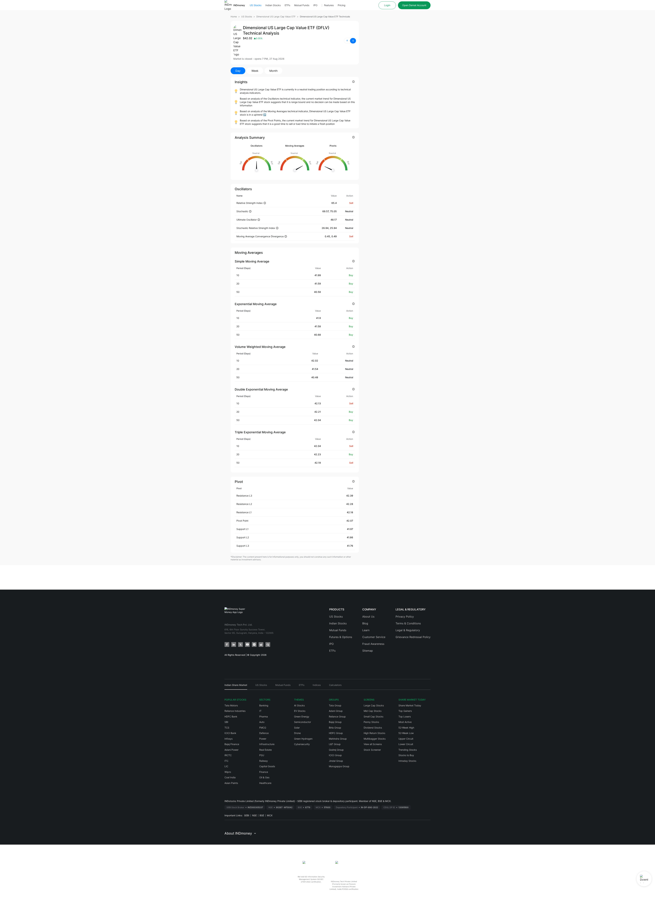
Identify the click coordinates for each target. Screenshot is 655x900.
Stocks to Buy (406, 755)
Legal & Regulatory (408, 630)
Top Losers (404, 716)
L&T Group (335, 744)
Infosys (228, 738)
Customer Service (373, 637)
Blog (365, 623)
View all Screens (373, 744)
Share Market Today (409, 705)
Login (387, 5)
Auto (261, 722)
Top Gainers (405, 710)
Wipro (227, 771)
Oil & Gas (264, 777)
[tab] (235, 686)
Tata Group (335, 705)
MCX (269, 815)
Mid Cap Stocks (372, 710)
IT (260, 710)
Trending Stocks (407, 749)
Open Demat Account (414, 5)
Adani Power (231, 749)
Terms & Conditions (408, 623)
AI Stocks (299, 705)
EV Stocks (299, 710)
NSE (254, 815)
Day (238, 70)
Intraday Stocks (407, 760)
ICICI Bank (230, 733)
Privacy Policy (405, 616)
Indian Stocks (273, 5)
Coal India (230, 777)
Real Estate (265, 749)
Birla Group (335, 727)
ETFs (287, 5)
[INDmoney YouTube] (247, 644)
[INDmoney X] (240, 644)
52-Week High (406, 727)
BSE (262, 815)
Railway (263, 760)
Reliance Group (337, 716)
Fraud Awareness (373, 644)
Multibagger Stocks (374, 738)
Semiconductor (302, 722)
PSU (261, 755)
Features (329, 5)
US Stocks (255, 5)
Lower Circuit (405, 744)
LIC (226, 766)
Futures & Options (340, 637)
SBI (226, 722)
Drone (297, 733)
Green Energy (301, 716)
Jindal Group (336, 760)
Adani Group (336, 710)
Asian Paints (231, 783)
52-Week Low (406, 733)
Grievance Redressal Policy (413, 637)
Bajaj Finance (231, 744)
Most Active (405, 722)
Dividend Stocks (373, 727)
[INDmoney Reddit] (261, 644)
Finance (263, 771)
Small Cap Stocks (373, 716)
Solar (297, 727)
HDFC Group (336, 733)
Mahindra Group (338, 738)
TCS (226, 727)
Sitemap (367, 650)
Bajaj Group (335, 722)
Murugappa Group (339, 766)
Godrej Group (336, 749)
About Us (368, 616)
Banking (263, 705)
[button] (350, 41)
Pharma (263, 716)
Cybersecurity (302, 744)
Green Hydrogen (303, 738)
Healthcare (265, 783)
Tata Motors (231, 705)
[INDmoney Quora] (267, 644)
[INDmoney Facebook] (226, 644)
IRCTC (228, 755)
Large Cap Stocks (374, 705)
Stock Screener (372, 749)
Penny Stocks (371, 722)
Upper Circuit (405, 738)
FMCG (262, 727)
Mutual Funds (301, 5)
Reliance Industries (234, 710)
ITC (226, 760)
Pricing (341, 5)
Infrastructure (266, 744)
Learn (365, 630)
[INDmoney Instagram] (254, 644)
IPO (315, 5)
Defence (264, 733)
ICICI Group (335, 755)
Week (254, 70)
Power (262, 738)
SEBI (246, 815)
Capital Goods (267, 766)
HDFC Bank (230, 716)
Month (273, 70)
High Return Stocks (374, 733)
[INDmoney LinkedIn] (233, 644)
